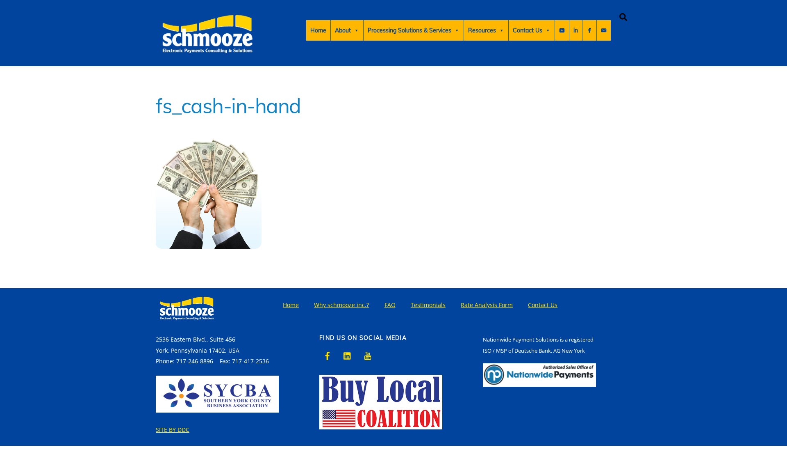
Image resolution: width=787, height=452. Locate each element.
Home (318, 30)
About (343, 30)
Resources (482, 30)
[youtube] (367, 355)
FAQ (390, 305)
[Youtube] (562, 30)
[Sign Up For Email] (604, 30)
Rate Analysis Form (487, 305)
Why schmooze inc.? (341, 305)
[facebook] (327, 355)
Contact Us (527, 30)
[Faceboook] (589, 30)
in (575, 30)
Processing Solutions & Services (409, 30)
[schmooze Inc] (207, 60)
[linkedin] (347, 355)
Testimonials (428, 305)
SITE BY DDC (172, 430)
